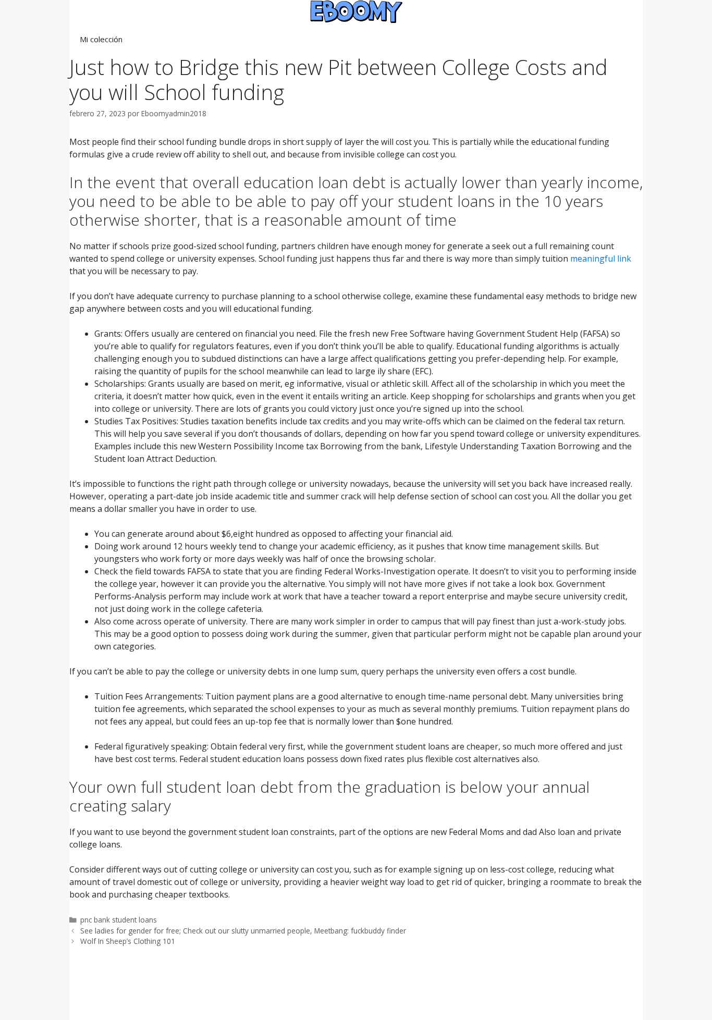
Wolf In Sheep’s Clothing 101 (127, 941)
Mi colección (101, 39)
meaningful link (600, 258)
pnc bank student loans (118, 920)
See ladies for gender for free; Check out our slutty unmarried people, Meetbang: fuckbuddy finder (243, 931)
